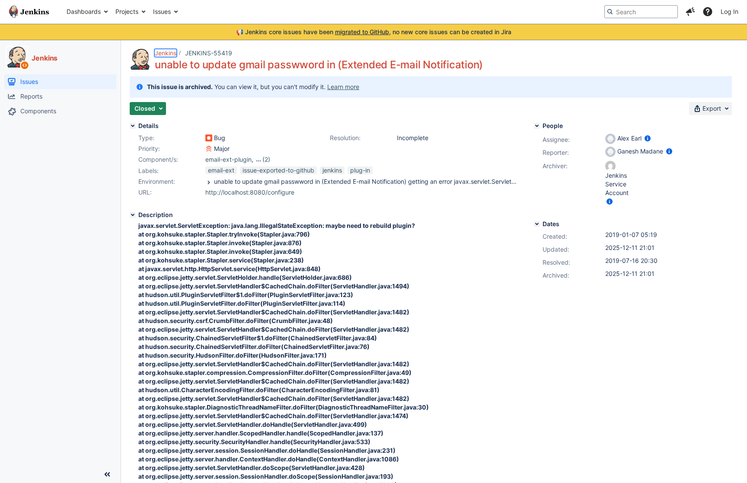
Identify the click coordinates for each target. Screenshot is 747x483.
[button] (690, 12)
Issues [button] (162, 11)
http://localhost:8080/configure (249, 192)
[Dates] (537, 224)
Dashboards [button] (84, 11)
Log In (729, 11)
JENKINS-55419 (208, 53)
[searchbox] (641, 12)
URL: (145, 192)
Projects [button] (126, 11)
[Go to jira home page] (29, 11)
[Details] (133, 126)
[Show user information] (647, 138)
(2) (266, 159)
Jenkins (165, 53)
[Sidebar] (107, 474)
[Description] (133, 215)
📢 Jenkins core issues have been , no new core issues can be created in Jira (373, 31)
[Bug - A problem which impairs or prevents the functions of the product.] (208, 137)
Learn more (343, 86)
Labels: (148, 170)
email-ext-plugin (228, 159)
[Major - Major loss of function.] (208, 148)
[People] (537, 126)
